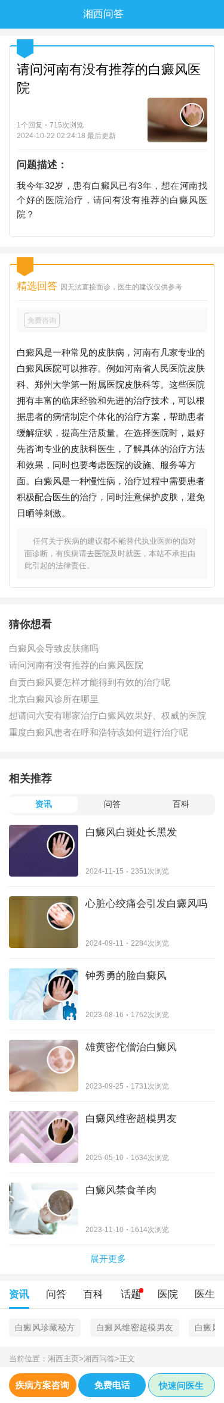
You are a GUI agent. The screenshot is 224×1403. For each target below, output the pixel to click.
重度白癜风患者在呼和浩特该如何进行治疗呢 (98, 732)
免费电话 (112, 1385)
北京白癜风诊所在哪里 (54, 699)
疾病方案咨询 (42, 1385)
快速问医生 (181, 1385)
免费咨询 (41, 320)
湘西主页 (66, 1358)
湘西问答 (101, 1358)
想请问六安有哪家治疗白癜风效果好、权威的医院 (107, 715)
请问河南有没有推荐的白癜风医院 (76, 665)
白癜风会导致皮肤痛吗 (54, 648)
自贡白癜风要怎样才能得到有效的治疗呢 (89, 682)
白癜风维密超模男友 (134, 1327)
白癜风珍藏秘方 (45, 1327)
